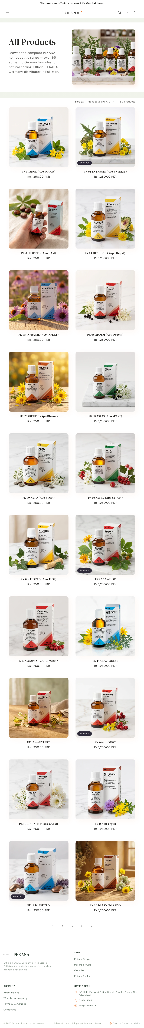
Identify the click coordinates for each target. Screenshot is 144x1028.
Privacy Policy (61, 1023)
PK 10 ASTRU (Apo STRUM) (105, 497)
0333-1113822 (86, 1000)
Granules (79, 970)
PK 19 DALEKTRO (38, 905)
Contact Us (10, 1009)
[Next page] (91, 926)
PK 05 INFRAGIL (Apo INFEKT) (38, 334)
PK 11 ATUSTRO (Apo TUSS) (39, 579)
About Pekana (11, 992)
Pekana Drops (82, 959)
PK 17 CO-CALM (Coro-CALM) (38, 823)
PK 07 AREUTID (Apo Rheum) (38, 416)
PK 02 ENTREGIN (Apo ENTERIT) (105, 171)
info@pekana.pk (87, 1005)
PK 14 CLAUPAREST (105, 660)
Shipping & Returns (82, 1023)
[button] (7, 12)
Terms (98, 1023)
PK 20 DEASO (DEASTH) (105, 905)
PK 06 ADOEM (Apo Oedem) (105, 334)
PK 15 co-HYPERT (38, 742)
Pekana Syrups (82, 964)
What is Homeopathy (16, 998)
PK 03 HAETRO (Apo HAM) (38, 253)
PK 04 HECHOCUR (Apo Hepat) (105, 253)
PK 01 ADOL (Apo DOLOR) (38, 171)
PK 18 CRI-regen (105, 823)
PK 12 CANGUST (105, 579)
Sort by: (79, 101)
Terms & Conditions (15, 1004)
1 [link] (53, 926)
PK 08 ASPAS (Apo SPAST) (105, 416)
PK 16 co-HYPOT (105, 742)
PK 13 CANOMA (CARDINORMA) (39, 660)
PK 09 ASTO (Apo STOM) (38, 497)
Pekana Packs (82, 976)
